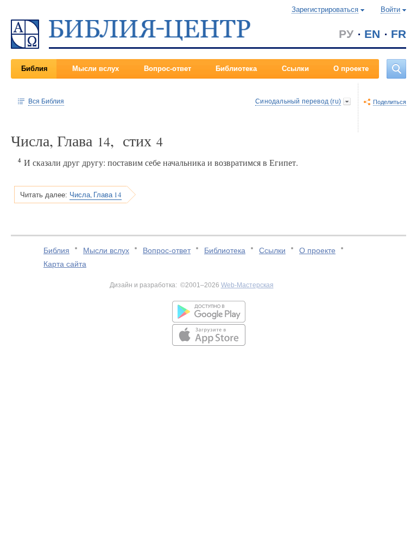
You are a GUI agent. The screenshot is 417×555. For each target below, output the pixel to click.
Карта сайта (64, 264)
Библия (34, 68)
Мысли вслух (95, 68)
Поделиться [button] (389, 102)
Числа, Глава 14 (96, 194)
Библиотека (236, 68)
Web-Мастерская (247, 285)
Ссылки (295, 68)
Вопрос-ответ (167, 68)
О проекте (351, 68)
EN (372, 34)
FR (398, 34)
